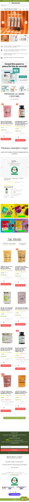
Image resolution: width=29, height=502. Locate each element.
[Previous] (2, 22)
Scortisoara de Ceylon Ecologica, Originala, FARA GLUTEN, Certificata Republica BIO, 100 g (21, 268)
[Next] (26, 22)
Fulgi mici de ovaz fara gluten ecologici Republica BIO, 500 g (6, 267)
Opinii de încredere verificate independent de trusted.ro (14, 153)
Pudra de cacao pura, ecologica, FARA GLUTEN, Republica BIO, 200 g (7, 392)
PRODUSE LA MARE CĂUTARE (14, 96)
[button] (1, 136)
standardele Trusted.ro (14, 475)
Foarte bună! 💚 (8, 187)
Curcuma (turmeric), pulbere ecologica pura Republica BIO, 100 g (21, 392)
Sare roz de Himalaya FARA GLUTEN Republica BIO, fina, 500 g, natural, (7, 122)
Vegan (22, 243)
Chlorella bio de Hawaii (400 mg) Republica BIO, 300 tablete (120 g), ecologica (6, 196)
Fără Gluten (9, 243)
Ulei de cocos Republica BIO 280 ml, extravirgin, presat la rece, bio (7, 349)
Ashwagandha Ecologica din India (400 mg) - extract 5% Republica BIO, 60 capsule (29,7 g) (21, 123)
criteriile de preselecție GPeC (16, 473)
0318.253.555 (15, 3)
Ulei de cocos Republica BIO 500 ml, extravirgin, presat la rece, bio (7, 309)
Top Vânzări (14, 239)
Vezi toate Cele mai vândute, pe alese (14, 418)
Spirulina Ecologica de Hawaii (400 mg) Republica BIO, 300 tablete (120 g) (20, 349)
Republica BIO (11, 9)
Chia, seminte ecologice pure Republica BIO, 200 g (21, 308)
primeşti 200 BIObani (15, 452)
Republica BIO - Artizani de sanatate (14, 1)
